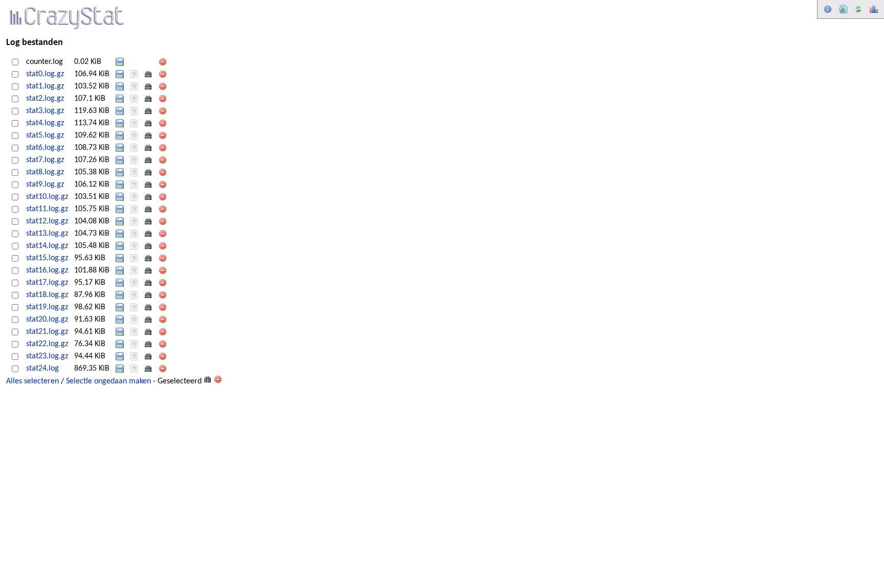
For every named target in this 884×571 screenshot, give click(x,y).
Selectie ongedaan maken (108, 381)
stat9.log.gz (45, 184)
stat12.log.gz (47, 221)
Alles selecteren (32, 381)
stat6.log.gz (45, 148)
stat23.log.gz (47, 356)
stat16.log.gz (47, 270)
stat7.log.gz (45, 160)
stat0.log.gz (45, 74)
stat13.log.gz (47, 234)
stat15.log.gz (47, 258)
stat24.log (42, 368)
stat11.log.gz (47, 209)
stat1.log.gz (45, 86)
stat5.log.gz (45, 135)
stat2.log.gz (45, 99)
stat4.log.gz (45, 123)
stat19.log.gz (47, 307)
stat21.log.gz (47, 332)
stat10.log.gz (47, 197)
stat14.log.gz (47, 246)
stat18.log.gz (47, 295)
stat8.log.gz (45, 172)
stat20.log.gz (47, 319)
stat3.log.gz (45, 111)
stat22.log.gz (47, 344)
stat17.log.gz (47, 283)
